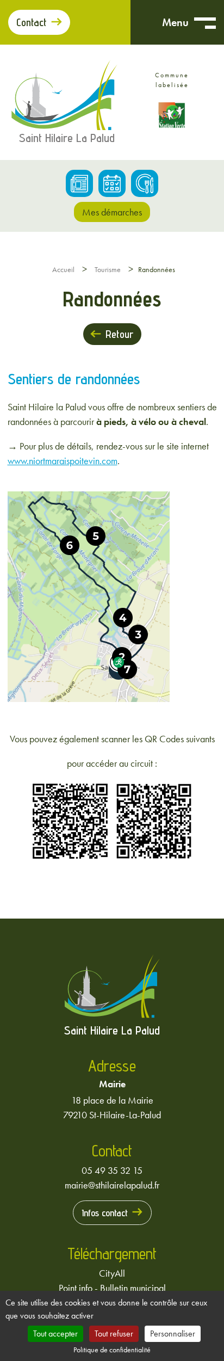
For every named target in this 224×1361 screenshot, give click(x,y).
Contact (31, 22)
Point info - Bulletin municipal (112, 1288)
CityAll (112, 1273)
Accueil (63, 269)
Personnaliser (172, 1333)
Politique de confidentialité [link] (112, 1349)
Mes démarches (112, 212)
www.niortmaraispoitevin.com (62, 460)
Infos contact (105, 1212)
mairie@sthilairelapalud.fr (112, 1185)
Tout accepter (55, 1333)
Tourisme (108, 269)
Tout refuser (114, 1333)
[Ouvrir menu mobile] (205, 22)
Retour (119, 334)
